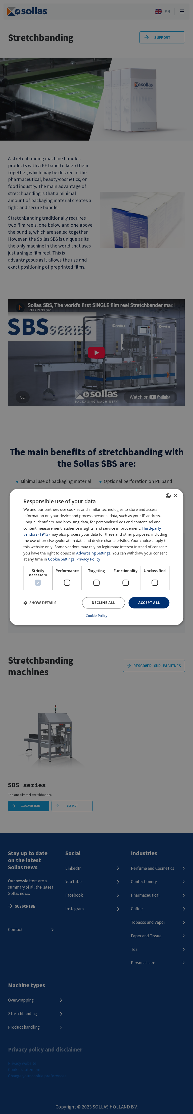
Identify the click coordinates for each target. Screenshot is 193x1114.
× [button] (175, 496)
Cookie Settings (61, 559)
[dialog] (96, 557)
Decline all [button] (103, 602)
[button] (39, 603)
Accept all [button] (149, 602)
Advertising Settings (93, 552)
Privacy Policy (88, 559)
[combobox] (168, 495)
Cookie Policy (96, 615)
